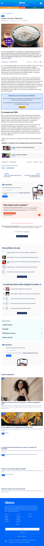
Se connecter (22, 532)
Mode (3, 475)
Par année (30, 516)
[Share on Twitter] (38, 61)
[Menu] (7, 3)
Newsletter (18, 516)
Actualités (6, 516)
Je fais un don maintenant (9, 213)
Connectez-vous (27, 231)
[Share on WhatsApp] (42, 61)
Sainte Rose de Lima (26, 5)
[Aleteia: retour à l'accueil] (22, 2)
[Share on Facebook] (34, 61)
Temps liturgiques (9, 13)
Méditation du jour (9, 333)
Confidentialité (27, 542)
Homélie (3, 413)
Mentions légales (25, 540)
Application (18, 518)
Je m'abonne (9, 7)
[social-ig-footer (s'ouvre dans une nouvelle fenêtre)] (25, 536)
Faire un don (22, 107)
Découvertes (7, 521)
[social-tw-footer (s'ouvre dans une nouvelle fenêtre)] (23, 536)
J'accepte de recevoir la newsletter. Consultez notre (16, 193)
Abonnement (18, 521)
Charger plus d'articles (22, 276)
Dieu (3, 433)
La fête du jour (7, 325)
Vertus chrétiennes (10, 168)
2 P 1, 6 (25, 74)
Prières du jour (7, 337)
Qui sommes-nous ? (17, 540)
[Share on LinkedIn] (36, 61)
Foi (2, 378)
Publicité (17, 524)
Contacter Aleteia (12, 542)
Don (17, 522)
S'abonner (22, 529)
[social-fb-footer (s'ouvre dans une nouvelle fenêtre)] (20, 536)
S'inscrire (5, 196)
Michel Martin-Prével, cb (15, 20)
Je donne (21, 7)
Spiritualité (3, 13)
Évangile (5, 329)
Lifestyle (6, 518)
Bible (3, 455)
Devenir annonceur (32, 540)
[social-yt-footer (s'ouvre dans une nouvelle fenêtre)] (18, 536)
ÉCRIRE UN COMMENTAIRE (22, 236)
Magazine (18, 519)
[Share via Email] (40, 61)
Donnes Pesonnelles (19, 542)
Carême (3, 168)
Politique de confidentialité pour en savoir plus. (30, 352)
